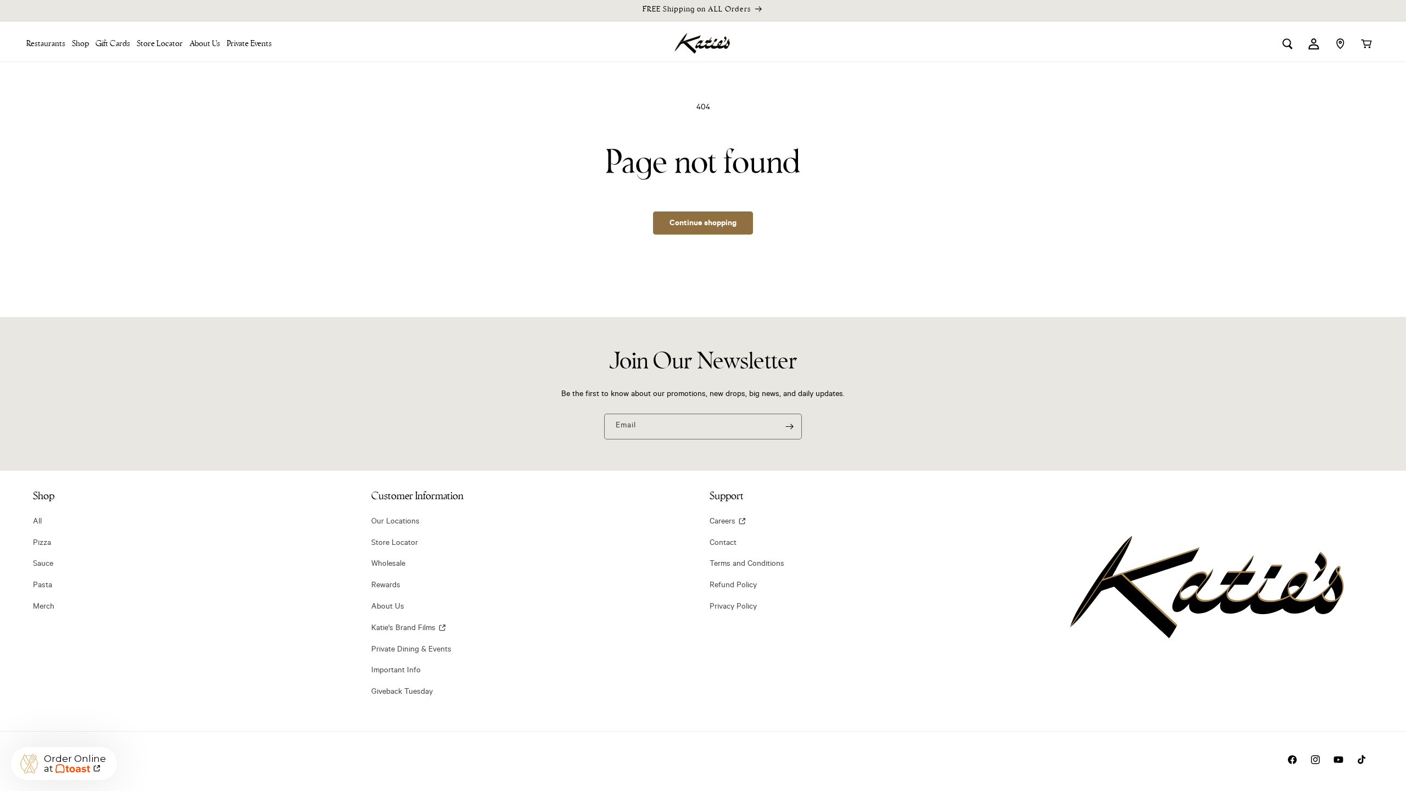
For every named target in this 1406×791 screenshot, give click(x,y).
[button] (80, 44)
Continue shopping (703, 222)
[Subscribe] (789, 426)
